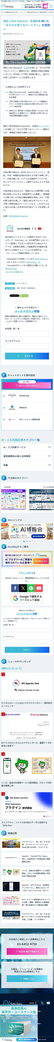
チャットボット (22, 283)
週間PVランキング (10, 668)
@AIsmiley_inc (34, 262)
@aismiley (12, 268)
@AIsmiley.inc (41, 258)
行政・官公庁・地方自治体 (26, 288)
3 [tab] (30, 541)
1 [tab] (24, 541)
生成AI (27, 67)
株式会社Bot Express (18, 215)
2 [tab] (27, 541)
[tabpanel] (27, 531)
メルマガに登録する (14, 271)
